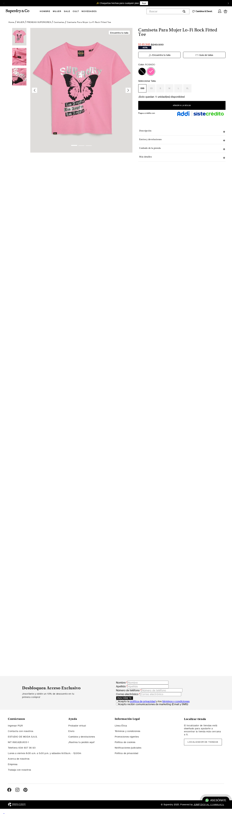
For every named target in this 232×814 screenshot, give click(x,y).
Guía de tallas (206, 55)
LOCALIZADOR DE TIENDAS (203, 742)
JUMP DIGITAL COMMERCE (208, 804)
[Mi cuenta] (220, 10)
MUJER (20, 22)
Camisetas (59, 22)
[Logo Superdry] (20, 11)
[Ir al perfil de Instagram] (17, 790)
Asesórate (218, 800)
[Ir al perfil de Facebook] (9, 790)
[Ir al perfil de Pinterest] (25, 790)
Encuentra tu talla (161, 55)
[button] (142, 71)
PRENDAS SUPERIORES (39, 22)
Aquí (138, 3)
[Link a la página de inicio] (11, 22)
